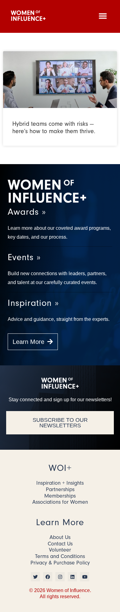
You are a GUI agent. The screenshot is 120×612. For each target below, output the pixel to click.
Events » (24, 257)
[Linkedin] (72, 576)
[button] (102, 15)
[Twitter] (35, 576)
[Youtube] (84, 576)
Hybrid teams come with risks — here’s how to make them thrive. (53, 127)
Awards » (27, 211)
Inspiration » (33, 303)
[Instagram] (60, 576)
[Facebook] (47, 576)
